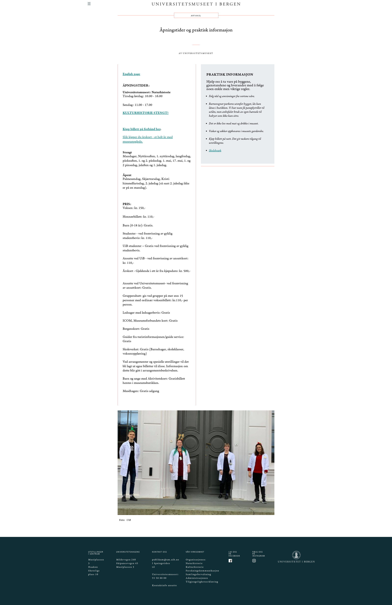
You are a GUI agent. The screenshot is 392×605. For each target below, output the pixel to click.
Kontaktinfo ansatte (164, 585)
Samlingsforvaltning (198, 574)
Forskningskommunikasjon (202, 570)
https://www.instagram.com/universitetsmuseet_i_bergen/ (254, 561)
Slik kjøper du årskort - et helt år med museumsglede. (148, 139)
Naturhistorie (194, 563)
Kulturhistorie (195, 567)
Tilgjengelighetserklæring (202, 581)
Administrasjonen (197, 578)
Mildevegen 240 (126, 559)
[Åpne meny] (89, 4)
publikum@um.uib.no (165, 559)
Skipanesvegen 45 (127, 563)
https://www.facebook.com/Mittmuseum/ (231, 561)
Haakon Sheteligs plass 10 (94, 570)
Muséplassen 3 (125, 567)
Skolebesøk (215, 150)
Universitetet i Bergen (291, 562)
